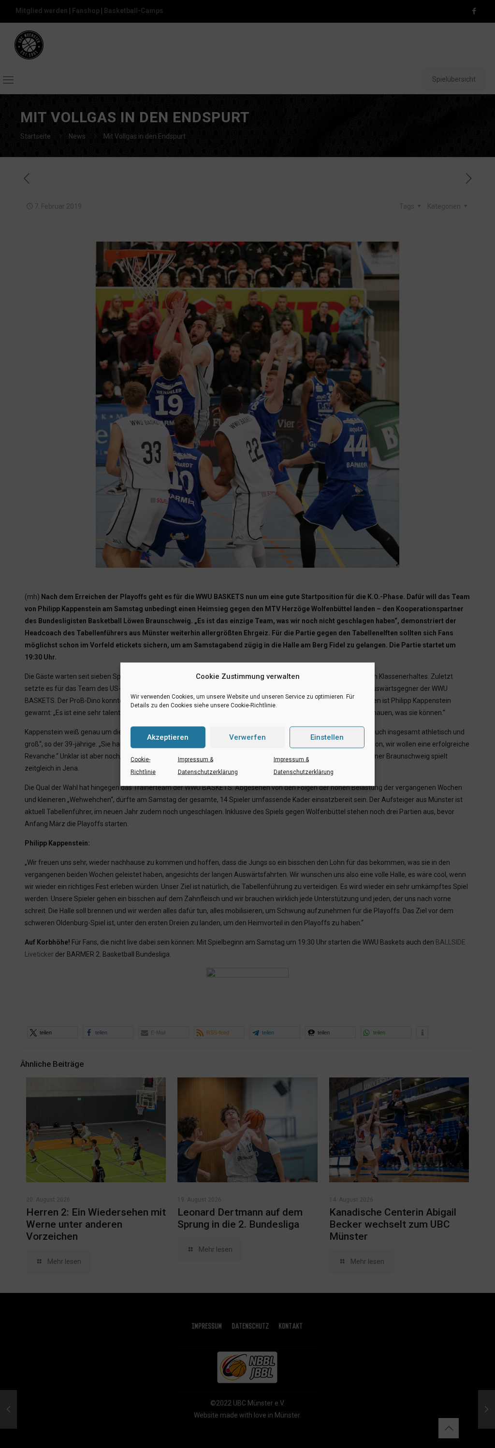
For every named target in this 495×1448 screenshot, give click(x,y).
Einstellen (327, 737)
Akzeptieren (168, 737)
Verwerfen (247, 737)
